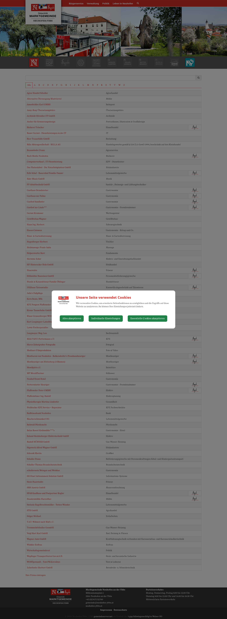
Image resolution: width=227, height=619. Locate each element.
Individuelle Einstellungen (105, 318)
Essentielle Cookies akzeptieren (147, 318)
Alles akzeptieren (71, 318)
